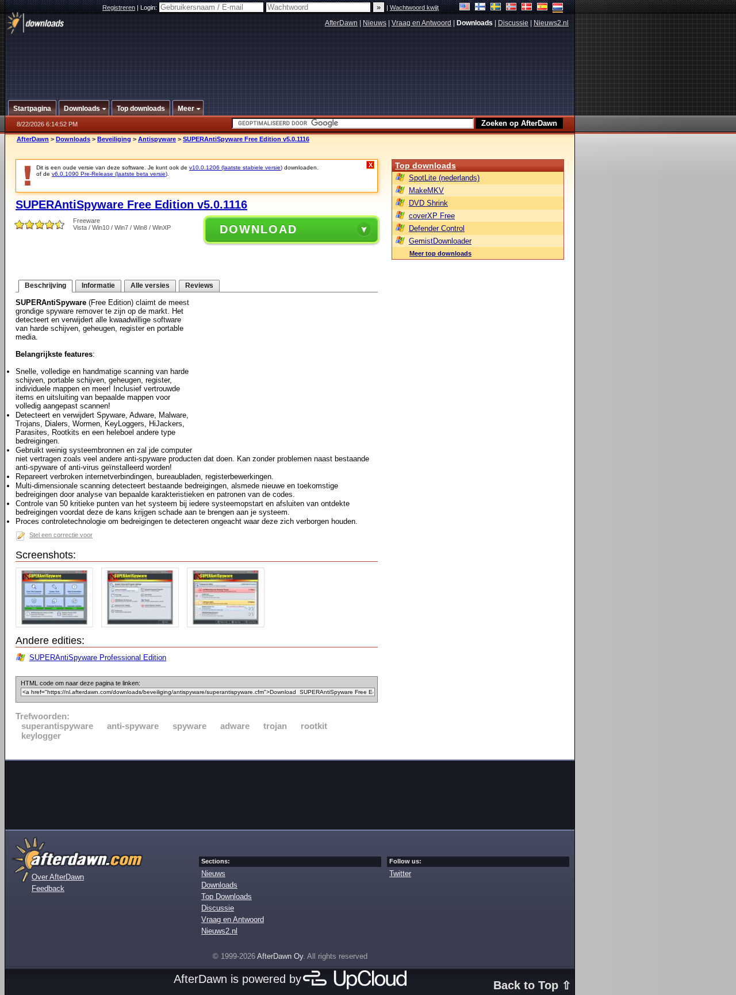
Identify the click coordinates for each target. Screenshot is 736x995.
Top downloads (425, 165)
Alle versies (150, 285)
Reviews (199, 285)
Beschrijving (45, 285)
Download (258, 229)
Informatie (98, 285)
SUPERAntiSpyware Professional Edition (97, 657)
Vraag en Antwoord (421, 23)
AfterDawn (341, 23)
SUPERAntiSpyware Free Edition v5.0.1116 (246, 139)
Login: (149, 7)
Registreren (118, 7)
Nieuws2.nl (551, 23)
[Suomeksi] (480, 8)
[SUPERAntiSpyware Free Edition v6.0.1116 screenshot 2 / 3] (143, 624)
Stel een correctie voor (61, 534)
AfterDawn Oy (280, 956)
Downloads (73, 139)
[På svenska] (495, 8)
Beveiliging (114, 139)
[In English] (464, 8)
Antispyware (157, 139)
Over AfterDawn (58, 877)
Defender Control (437, 228)
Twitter (400, 873)
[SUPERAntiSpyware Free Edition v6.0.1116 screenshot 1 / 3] (57, 624)
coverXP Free (432, 215)
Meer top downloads (440, 253)
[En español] (542, 8)
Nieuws (374, 23)
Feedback (48, 888)
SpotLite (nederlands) (444, 177)
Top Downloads (226, 896)
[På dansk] (527, 8)
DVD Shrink (428, 203)
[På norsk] (511, 8)
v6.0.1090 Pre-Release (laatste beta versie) (109, 174)
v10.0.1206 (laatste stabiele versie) (235, 167)
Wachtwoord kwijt (414, 7)
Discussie (513, 23)
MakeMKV (426, 190)
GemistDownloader (440, 241)
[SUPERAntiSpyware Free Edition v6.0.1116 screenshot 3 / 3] (228, 624)
